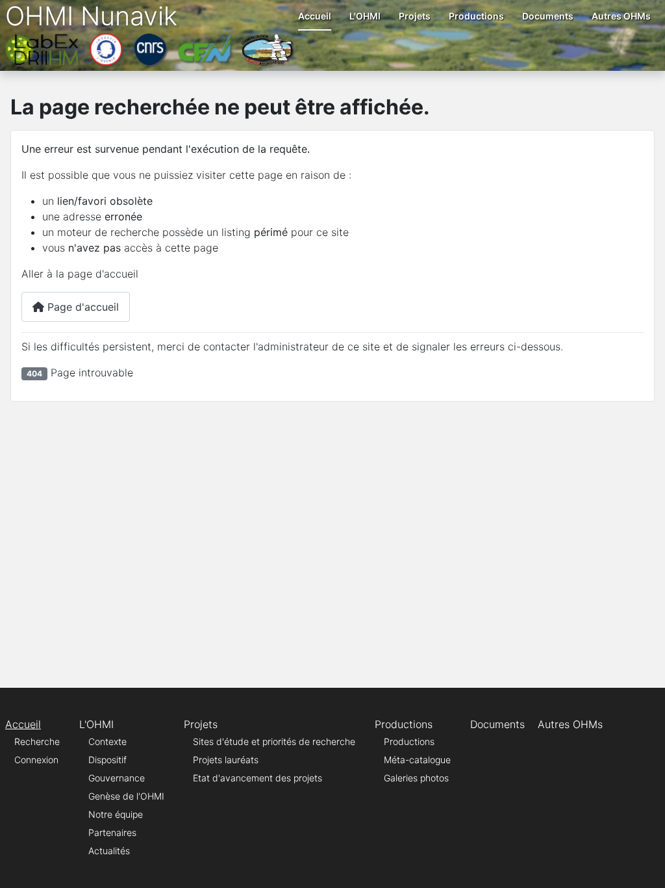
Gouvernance (116, 777)
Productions (476, 15)
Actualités (109, 850)
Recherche (37, 741)
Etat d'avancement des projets (257, 777)
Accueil (314, 15)
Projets (415, 15)
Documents (547, 15)
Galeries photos (416, 777)
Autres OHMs (621, 15)
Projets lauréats (225, 759)
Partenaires (112, 832)
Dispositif (107, 759)
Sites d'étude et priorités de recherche (274, 741)
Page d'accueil (81, 306)
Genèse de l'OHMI (126, 796)
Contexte (107, 741)
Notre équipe (115, 814)
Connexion (36, 759)
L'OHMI (365, 15)
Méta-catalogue (417, 759)
